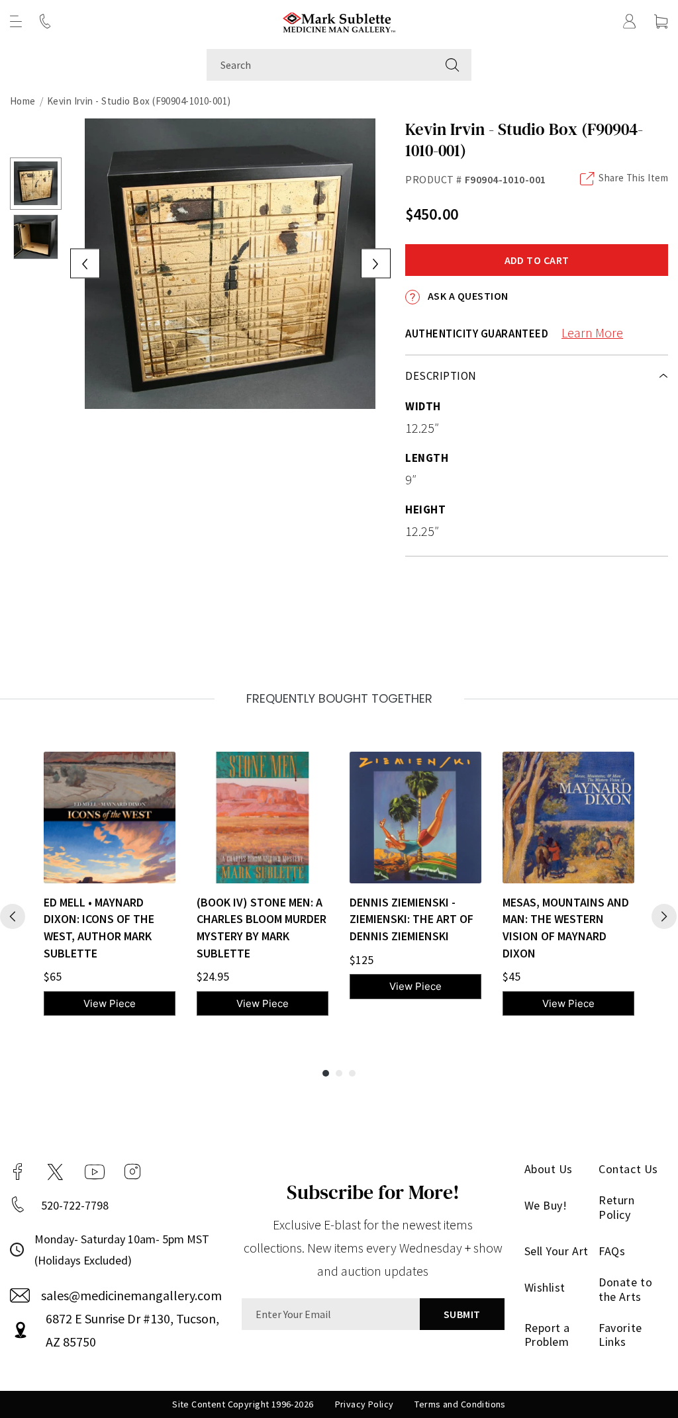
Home (23, 101)
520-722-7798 (75, 1205)
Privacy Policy (364, 1404)
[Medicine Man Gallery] (339, 20)
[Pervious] (12, 916)
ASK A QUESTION (466, 295)
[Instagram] (132, 1172)
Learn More (592, 332)
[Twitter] (55, 1172)
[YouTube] (95, 1172)
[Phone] (45, 21)
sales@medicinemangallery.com (131, 1295)
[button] (16, 21)
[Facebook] (18, 1172)
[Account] (629, 21)
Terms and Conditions (459, 1404)
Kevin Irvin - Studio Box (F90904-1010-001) (139, 101)
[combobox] (320, 65)
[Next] (664, 916)
